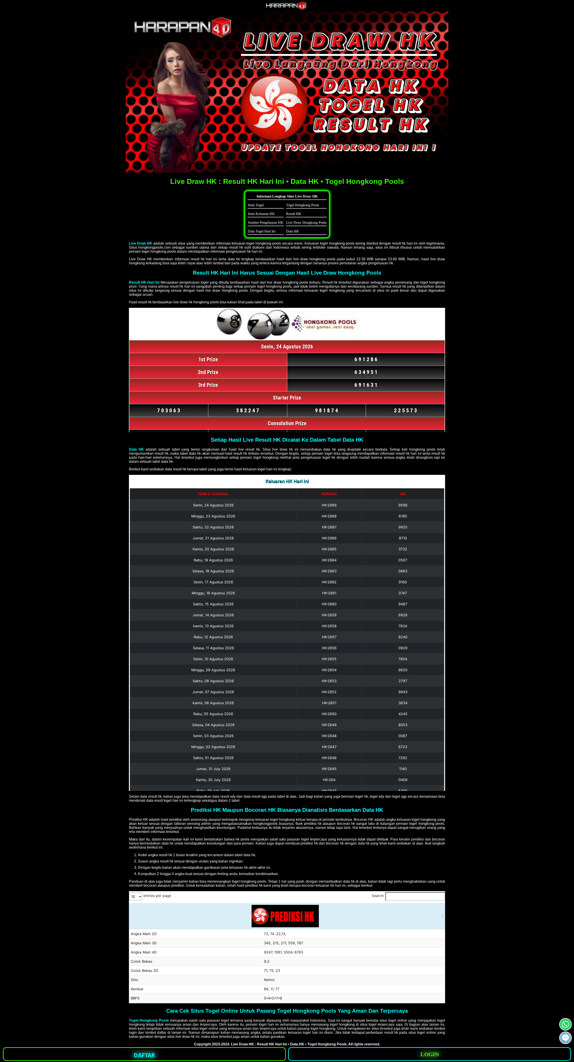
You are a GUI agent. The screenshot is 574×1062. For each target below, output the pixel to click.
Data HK (136, 449)
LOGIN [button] (429, 1054)
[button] (565, 1038)
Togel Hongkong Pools (149, 1020)
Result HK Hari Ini (144, 282)
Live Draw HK (140, 243)
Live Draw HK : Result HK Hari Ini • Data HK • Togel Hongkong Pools (289, 1044)
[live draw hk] (287, 9)
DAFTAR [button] (144, 1055)
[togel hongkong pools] (287, 92)
